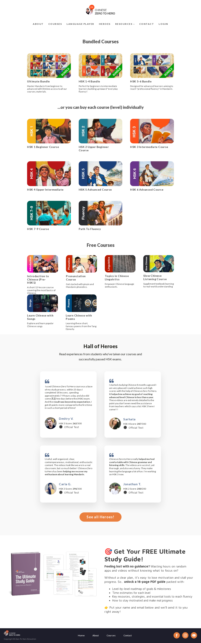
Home (81, 635)
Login (163, 23)
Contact (146, 23)
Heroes (105, 23)
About (38, 23)
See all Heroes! (100, 517)
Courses (55, 23)
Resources (123, 23)
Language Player (80, 23)
